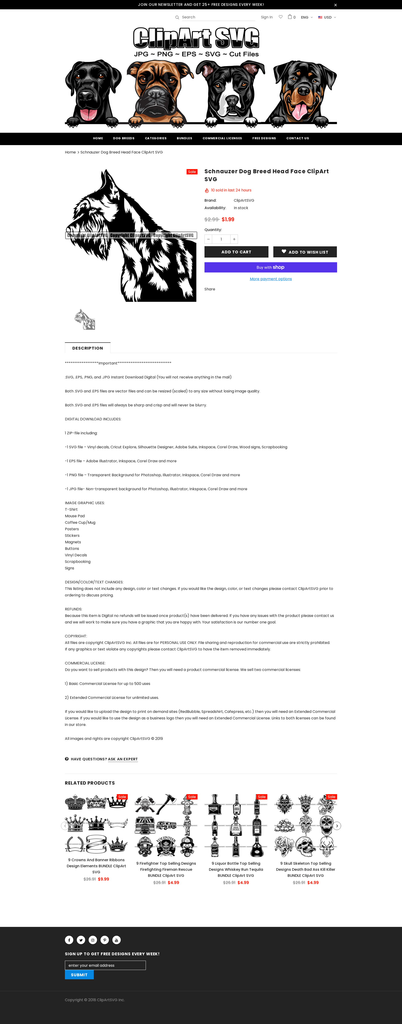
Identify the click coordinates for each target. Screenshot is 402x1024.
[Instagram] (93, 940)
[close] (335, 4)
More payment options (271, 279)
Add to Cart (96, 827)
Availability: (215, 208)
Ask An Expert (123, 759)
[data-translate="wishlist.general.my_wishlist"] (280, 17)
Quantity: (213, 229)
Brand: (210, 200)
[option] (131, 235)
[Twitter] (81, 940)
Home (70, 152)
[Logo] (201, 77)
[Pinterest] (104, 940)
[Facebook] (69, 940)
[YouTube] (116, 940)
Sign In (267, 17)
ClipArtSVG (244, 200)
